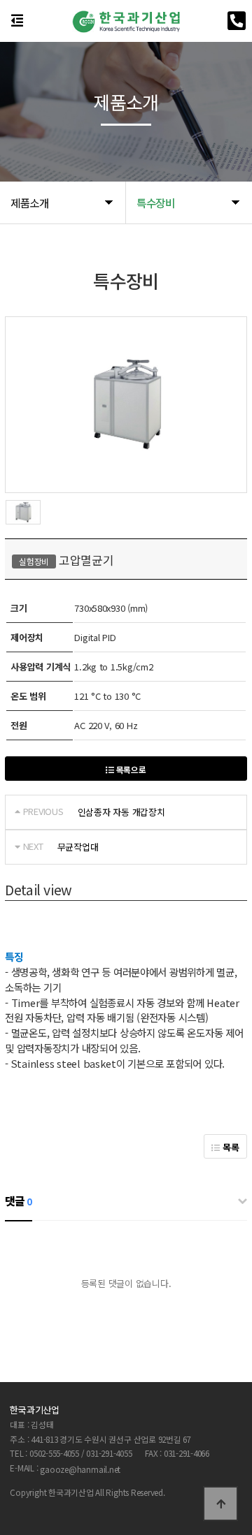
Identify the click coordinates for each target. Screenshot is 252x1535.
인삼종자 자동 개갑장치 (121, 811)
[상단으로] (220, 1503)
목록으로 (130, 769)
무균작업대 (78, 846)
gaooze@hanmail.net (80, 1469)
